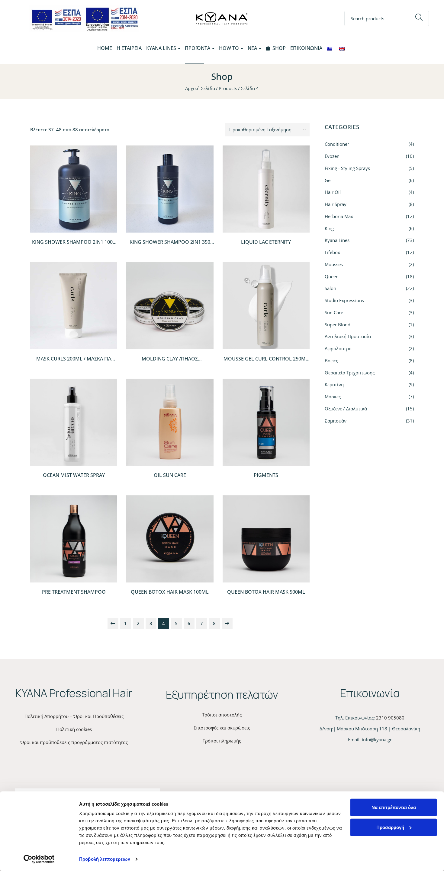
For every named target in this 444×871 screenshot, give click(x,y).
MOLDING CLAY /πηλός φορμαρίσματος (170, 362)
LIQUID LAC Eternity (266, 242)
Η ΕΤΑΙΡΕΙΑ (129, 48)
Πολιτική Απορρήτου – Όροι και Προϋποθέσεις (74, 716)
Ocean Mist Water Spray (74, 475)
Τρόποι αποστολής (222, 715)
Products (228, 88)
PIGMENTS (266, 475)
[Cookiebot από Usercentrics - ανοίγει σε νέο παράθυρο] (39, 859)
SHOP (279, 48)
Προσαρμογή (390, 827)
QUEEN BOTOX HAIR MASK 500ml (266, 592)
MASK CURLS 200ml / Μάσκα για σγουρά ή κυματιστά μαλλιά (73, 362)
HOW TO (229, 48)
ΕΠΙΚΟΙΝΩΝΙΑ (306, 48)
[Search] (419, 18)
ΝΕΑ (253, 48)
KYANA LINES (161, 48)
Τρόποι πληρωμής (222, 741)
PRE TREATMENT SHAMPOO (74, 592)
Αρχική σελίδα (200, 88)
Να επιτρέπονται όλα (394, 807)
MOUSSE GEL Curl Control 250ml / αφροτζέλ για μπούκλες (266, 362)
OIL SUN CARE (170, 475)
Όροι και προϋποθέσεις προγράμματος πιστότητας (74, 742)
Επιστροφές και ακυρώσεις (222, 728)
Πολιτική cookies (74, 729)
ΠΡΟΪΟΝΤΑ (198, 48)
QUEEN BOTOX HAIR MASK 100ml (170, 592)
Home (104, 48)
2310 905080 (390, 718)
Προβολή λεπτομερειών (104, 859)
